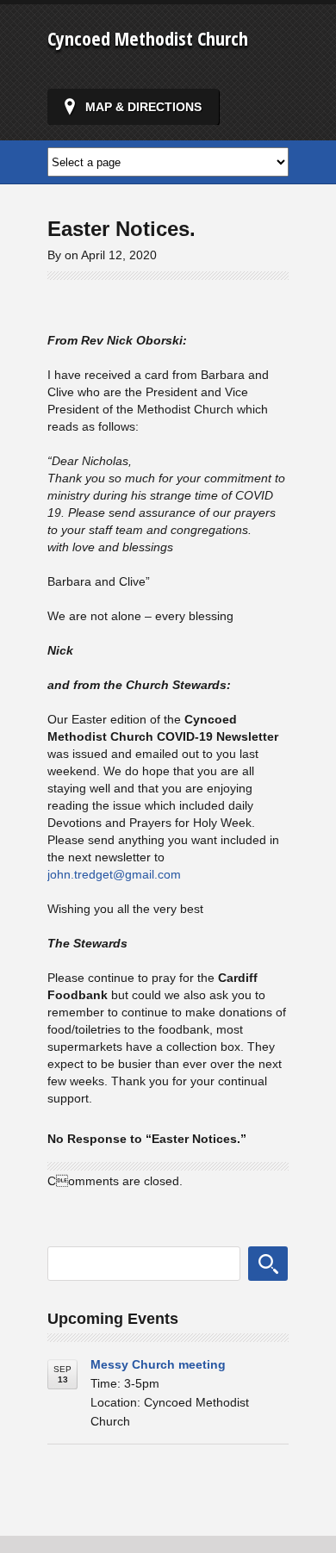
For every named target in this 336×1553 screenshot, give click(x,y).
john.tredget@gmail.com (114, 874)
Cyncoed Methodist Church (147, 38)
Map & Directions (143, 107)
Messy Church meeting (158, 1364)
